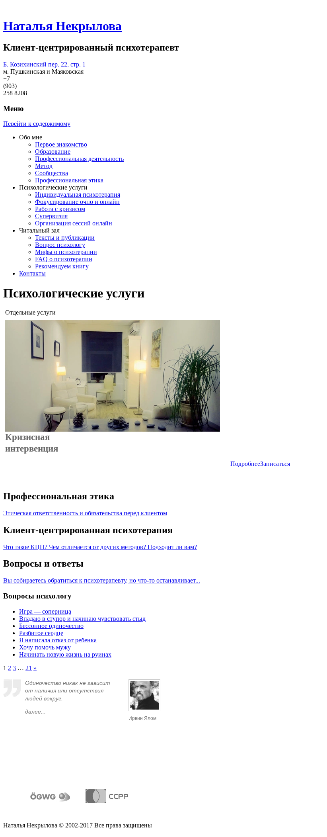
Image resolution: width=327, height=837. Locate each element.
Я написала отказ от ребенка (58, 640)
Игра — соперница (45, 611)
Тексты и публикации (65, 237)
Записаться (275, 463)
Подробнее (245, 463)
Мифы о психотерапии (66, 251)
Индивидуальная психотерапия (77, 194)
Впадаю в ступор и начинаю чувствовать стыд (82, 618)
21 (28, 668)
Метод (44, 165)
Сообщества (51, 173)
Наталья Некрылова (62, 26)
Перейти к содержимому (36, 123)
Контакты (32, 273)
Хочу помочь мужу (45, 647)
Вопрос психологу (60, 244)
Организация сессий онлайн (73, 223)
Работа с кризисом (60, 208)
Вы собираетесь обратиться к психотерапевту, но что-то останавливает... (101, 580)
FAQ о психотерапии (63, 259)
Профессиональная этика (69, 180)
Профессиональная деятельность (79, 158)
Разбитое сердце (41, 633)
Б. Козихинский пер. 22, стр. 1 (44, 64)
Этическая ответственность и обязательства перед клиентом (85, 513)
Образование (52, 151)
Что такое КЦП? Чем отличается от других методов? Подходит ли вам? (100, 547)
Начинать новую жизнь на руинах (65, 654)
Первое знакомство (61, 144)
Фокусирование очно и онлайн (77, 201)
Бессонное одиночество (51, 625)
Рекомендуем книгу (62, 266)
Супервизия (51, 216)
